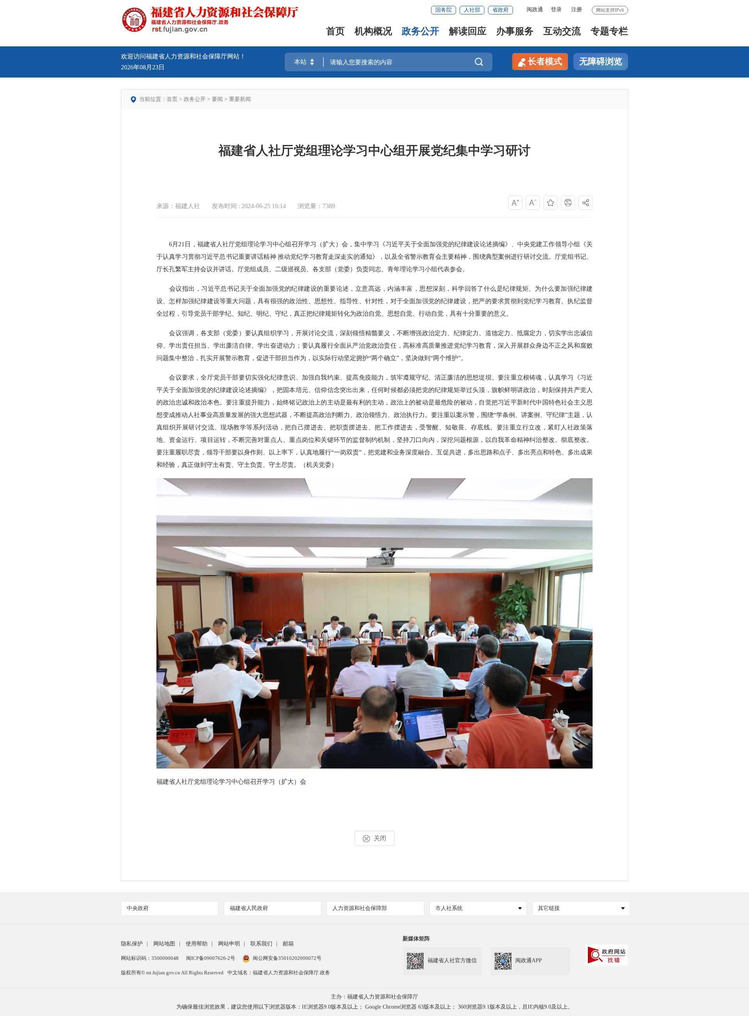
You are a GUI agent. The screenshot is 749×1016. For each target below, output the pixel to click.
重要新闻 (240, 99)
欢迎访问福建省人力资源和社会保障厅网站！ (183, 56)
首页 (335, 31)
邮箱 (288, 944)
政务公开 (420, 31)
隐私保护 (132, 944)
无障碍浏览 (600, 61)
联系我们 (261, 944)
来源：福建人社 (178, 206)
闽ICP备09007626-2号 (210, 958)
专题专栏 (609, 31)
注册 (576, 9)
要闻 (217, 99)
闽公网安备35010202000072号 (287, 958)
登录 (556, 9)
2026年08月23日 (143, 67)
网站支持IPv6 (610, 10)
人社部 (472, 10)
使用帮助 (197, 944)
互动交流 (562, 31)
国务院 (443, 10)
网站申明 (229, 944)
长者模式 (545, 61)
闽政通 (535, 9)
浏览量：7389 (316, 206)
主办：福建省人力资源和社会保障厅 (374, 997)
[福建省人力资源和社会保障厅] (210, 19)
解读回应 (467, 31)
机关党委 (318, 464)
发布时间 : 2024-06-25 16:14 (249, 206)
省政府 (500, 10)
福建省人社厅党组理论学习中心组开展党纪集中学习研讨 (374, 150)
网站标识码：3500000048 (150, 958)
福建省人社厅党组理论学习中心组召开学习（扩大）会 (231, 781)
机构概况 (373, 31)
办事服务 (515, 31)
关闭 (380, 838)
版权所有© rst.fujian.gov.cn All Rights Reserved (172, 972)
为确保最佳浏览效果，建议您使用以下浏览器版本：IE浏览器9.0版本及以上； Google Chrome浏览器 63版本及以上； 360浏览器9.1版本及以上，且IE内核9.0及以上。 (374, 1007)
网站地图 (164, 944)
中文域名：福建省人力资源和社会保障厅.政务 (278, 972)
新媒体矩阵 (416, 939)
